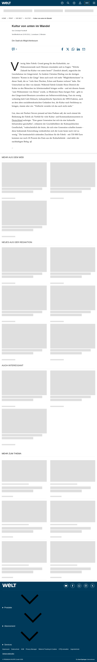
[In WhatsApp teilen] (73, 50)
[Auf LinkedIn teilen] (78, 50)
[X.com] (92, 586)
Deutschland (17, 120)
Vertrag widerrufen (8, 654)
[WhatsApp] (79, 586)
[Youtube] (66, 586)
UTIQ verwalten (64, 649)
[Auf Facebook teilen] (62, 49)
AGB (22, 649)
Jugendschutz (74, 649)
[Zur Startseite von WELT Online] (6, 3)
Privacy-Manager (31, 649)
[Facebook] (73, 586)
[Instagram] (86, 586)
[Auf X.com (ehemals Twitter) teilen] (67, 49)
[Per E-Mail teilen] (83, 50)
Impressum (5, 649)
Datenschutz (15, 649)
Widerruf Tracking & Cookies (48, 649)
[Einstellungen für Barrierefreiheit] (74, 3)
